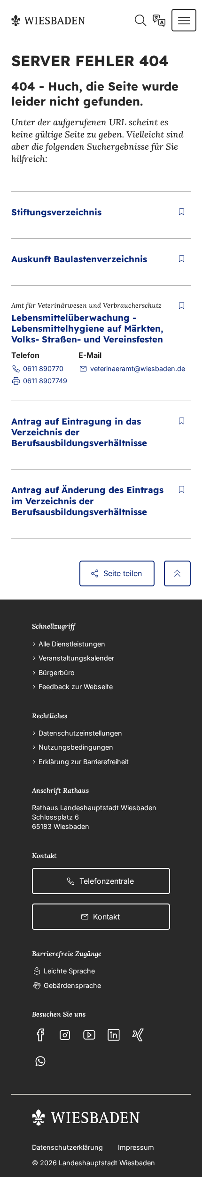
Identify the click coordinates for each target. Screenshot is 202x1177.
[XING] (138, 1034)
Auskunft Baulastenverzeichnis (79, 259)
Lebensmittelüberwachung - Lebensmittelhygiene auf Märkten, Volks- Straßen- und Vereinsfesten (87, 328)
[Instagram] (64, 1034)
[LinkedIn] (113, 1034)
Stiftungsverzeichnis (56, 212)
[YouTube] (89, 1034)
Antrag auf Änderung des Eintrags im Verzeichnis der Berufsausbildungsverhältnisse (87, 500)
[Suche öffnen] (140, 20)
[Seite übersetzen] (159, 20)
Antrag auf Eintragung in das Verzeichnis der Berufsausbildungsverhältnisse (79, 432)
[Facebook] (40, 1034)
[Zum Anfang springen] (177, 574)
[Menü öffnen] (183, 20)
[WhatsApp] (40, 1061)
